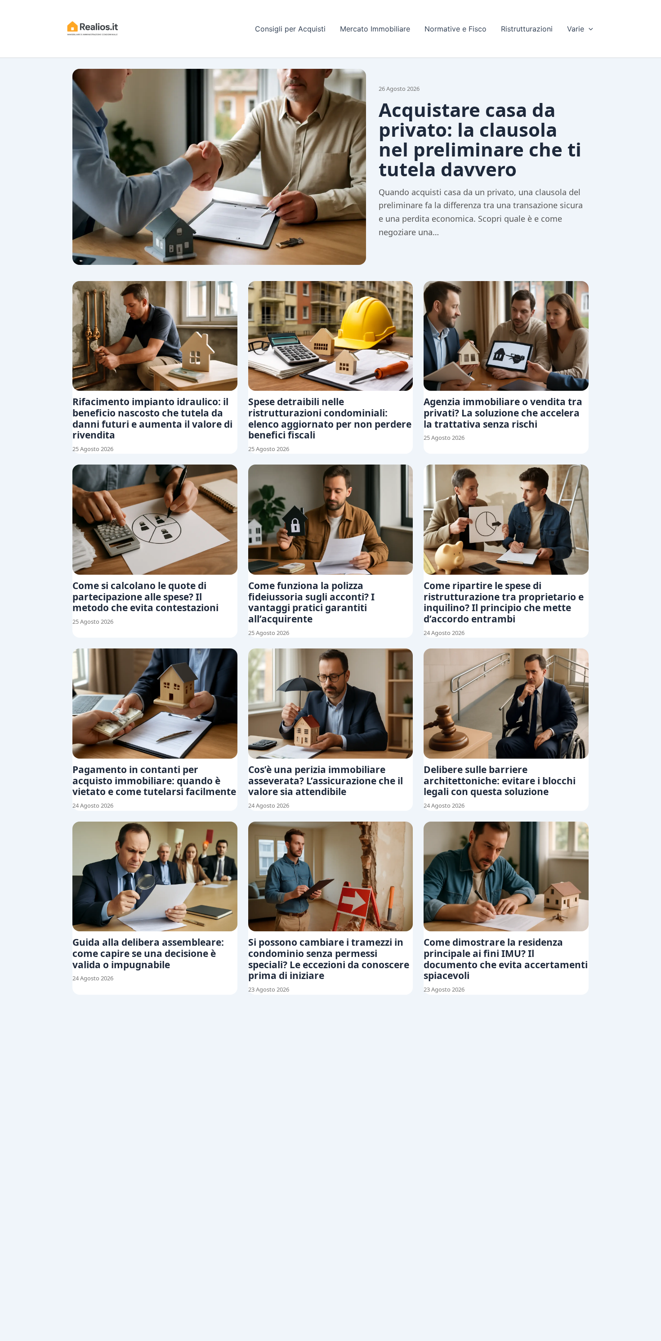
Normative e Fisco (455, 28)
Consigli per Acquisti (290, 28)
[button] (588, 29)
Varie (575, 28)
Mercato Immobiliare (375, 28)
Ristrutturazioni (527, 28)
